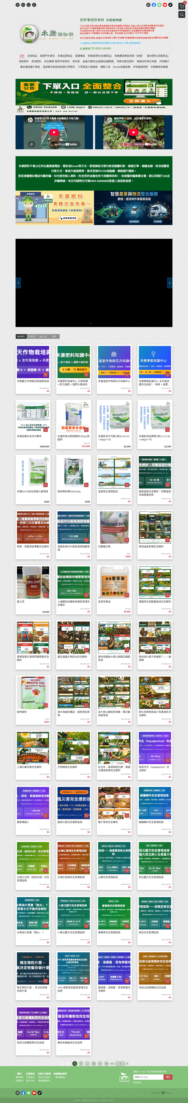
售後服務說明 (44, 1081)
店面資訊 (19, 1081)
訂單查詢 (30, 1077)
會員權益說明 (60, 1074)
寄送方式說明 (44, 1077)
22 (93, 1063)
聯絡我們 (19, 1077)
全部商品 (30, 1074)
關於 (19, 1074)
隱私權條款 (60, 1077)
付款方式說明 (44, 1074)
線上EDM (30, 1081)
